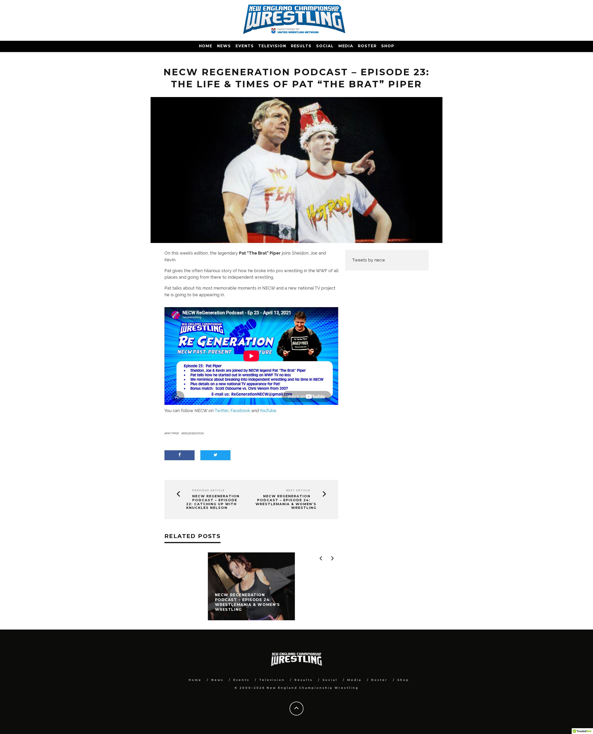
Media (345, 46)
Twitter (221, 410)
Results (301, 46)
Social (325, 46)
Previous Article (208, 490)
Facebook (240, 410)
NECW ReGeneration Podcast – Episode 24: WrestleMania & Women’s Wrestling (285, 502)
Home (206, 46)
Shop (387, 46)
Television (272, 46)
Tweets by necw (368, 260)
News (224, 46)
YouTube (268, 410)
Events (245, 46)
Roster (367, 46)
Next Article (298, 490)
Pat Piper (172, 433)
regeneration (193, 433)
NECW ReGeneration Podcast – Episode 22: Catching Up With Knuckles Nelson (213, 502)
